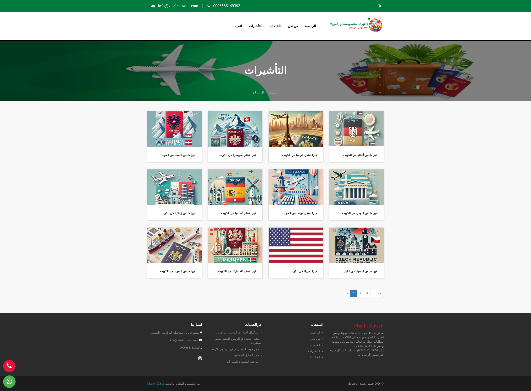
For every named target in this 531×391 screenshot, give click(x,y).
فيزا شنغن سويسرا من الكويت (237, 155)
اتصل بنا (236, 26)
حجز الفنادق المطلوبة (246, 355)
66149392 (372, 350)
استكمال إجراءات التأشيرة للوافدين (237, 332)
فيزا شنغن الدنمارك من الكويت (237, 271)
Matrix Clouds (155, 383)
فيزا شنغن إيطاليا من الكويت (178, 213)
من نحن (293, 26)
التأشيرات (255, 26)
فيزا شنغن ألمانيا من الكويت (360, 155)
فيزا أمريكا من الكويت (303, 271)
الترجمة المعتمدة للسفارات (243, 361)
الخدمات (275, 26)
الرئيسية (310, 26)
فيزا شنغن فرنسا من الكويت (299, 155)
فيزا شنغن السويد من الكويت (178, 271)
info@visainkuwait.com (177, 5)
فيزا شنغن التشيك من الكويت (360, 271)
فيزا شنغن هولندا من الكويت (300, 213)
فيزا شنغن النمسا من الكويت (178, 155)
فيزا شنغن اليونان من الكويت (360, 213)
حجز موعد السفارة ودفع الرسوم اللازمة (235, 349)
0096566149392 (226, 5)
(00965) (362, 350)
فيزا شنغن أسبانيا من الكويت (238, 213)
